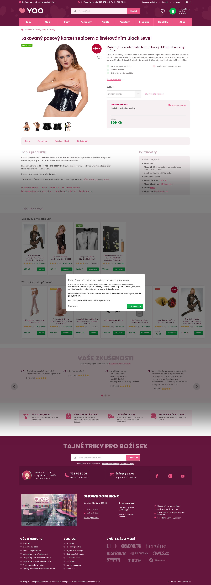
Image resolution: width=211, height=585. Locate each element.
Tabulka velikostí (156, 94)
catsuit (105, 179)
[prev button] (14, 386)
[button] (99, 57)
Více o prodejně (91, 518)
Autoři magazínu (74, 565)
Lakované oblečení (67, 191)
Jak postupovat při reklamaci (35, 554)
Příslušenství (82, 141)
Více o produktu (114, 79)
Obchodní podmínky (32, 550)
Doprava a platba (149, 2)
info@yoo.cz (125, 473)
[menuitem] (28, 22)
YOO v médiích (73, 558)
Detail (41, 269)
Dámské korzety (72, 187)
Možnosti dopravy (179, 105)
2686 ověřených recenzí (119, 363)
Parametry (42, 141)
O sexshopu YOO (74, 547)
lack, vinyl (168, 184)
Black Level (87, 191)
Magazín (176, 2)
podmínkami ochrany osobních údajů (118, 463)
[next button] (196, 386)
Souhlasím (136, 306)
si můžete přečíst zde (100, 300)
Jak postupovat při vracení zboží (37, 558)
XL (166, 180)
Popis (27, 141)
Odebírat (133, 457)
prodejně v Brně (49, 2)
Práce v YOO (72, 569)
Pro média (71, 561)
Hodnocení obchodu (75, 554)
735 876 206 (78, 473)
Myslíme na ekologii (75, 550)
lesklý (161, 184)
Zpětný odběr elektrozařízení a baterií (39, 569)
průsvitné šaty (89, 179)
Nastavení (73, 306)
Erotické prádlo (31, 187)
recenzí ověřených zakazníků (47, 417)
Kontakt (165, 2)
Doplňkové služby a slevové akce (37, 561)
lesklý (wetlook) (161, 191)
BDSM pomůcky (51, 187)
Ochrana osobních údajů (33, 565)
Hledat (133, 11)
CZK (186, 2)
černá (152, 187)
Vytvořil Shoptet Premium (181, 581)
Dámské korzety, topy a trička (38, 191)
